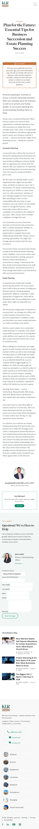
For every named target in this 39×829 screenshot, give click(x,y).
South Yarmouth (17, 807)
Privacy (32, 818)
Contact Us (16, 743)
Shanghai (13, 800)
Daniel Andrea (23, 668)
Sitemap (24, 818)
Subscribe (19, 506)
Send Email (16, 737)
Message (5, 611)
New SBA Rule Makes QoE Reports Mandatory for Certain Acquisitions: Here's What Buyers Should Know (26, 644)
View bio (18, 563)
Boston (13, 762)
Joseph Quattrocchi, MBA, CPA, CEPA (19, 483)
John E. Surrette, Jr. (25, 652)
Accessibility (8, 820)
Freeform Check (8, 571)
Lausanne (14, 777)
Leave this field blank (10, 577)
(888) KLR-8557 (16, 732)
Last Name (6, 589)
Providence (14, 792)
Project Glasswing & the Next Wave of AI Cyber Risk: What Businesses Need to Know (26, 662)
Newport (13, 785)
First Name (6, 585)
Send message (10, 616)
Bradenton (14, 769)
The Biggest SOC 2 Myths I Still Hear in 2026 (24, 677)
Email (4, 593)
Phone (4, 598)
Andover (13, 754)
